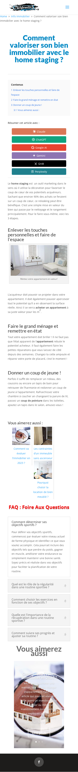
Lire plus (39, 732)
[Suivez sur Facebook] (39, 762)
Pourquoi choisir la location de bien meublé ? (43, 489)
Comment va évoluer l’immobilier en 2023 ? (21, 456)
